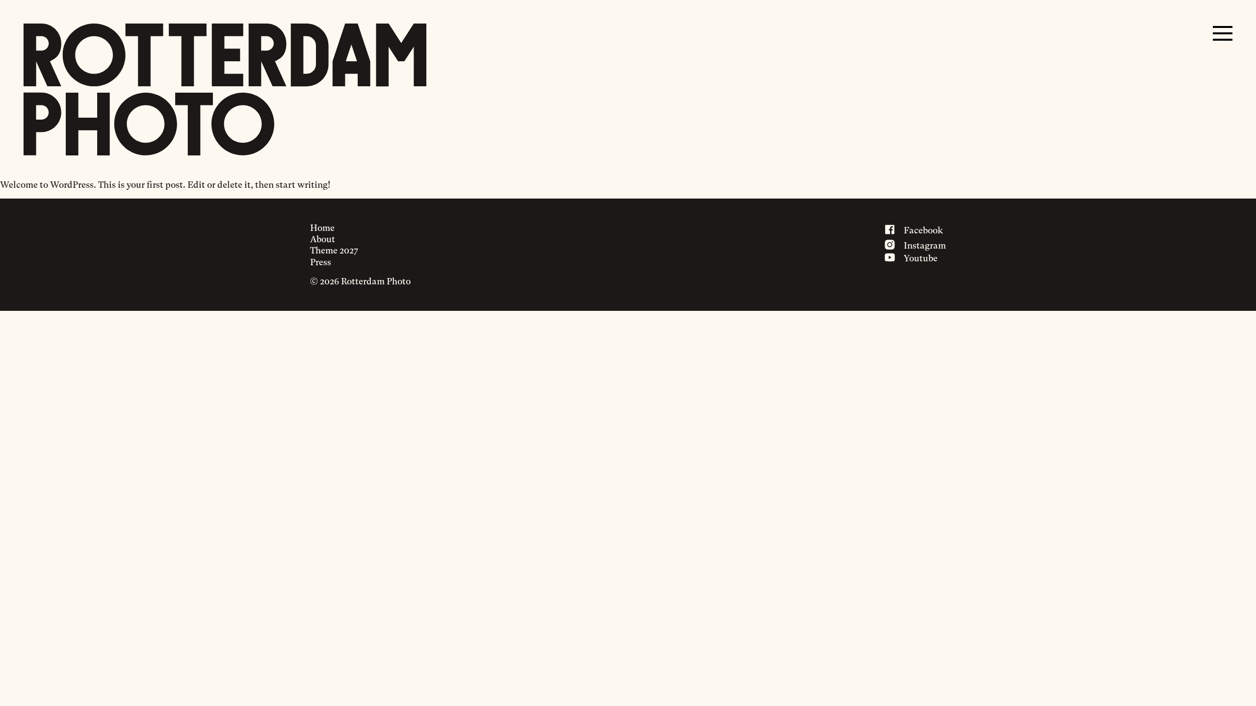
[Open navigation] (1222, 33)
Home (322, 228)
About (322, 239)
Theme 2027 (334, 250)
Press (320, 262)
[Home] (225, 89)
